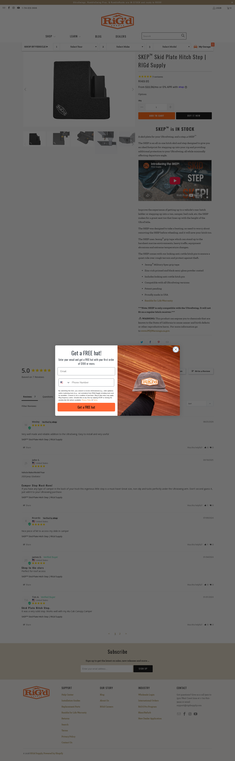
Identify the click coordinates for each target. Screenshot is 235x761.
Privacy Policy (86, 400)
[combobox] (64, 382)
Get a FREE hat (86, 407)
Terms (95, 400)
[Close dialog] (176, 349)
